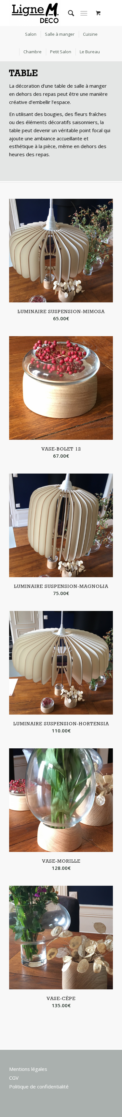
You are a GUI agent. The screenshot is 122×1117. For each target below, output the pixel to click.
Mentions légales (28, 1069)
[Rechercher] (67, 13)
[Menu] (83, 13)
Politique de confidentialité (39, 1086)
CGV (14, 1077)
